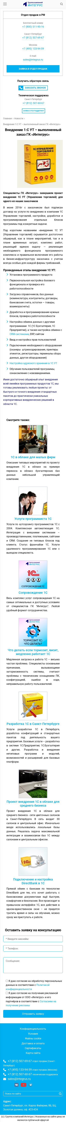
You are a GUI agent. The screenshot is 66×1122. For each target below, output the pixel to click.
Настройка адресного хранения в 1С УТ (33, 363)
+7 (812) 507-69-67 (20, 1061)
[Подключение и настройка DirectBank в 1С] (33, 862)
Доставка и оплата (33, 1043)
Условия (33, 1033)
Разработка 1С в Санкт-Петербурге (33, 724)
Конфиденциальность (33, 1028)
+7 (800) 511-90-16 (33, 26)
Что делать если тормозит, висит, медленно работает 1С (33, 652)
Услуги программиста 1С (33, 519)
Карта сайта (33, 1052)
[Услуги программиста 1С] (33, 502)
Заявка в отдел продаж (33, 69)
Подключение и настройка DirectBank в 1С (33, 881)
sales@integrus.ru (33, 59)
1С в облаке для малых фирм (33, 457)
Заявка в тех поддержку (33, 111)
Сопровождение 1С (33, 593)
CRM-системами (19, 334)
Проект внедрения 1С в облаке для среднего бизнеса (33, 803)
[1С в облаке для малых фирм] (33, 440)
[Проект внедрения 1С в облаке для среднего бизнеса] (33, 784)
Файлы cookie (33, 1038)
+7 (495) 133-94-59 (20, 1069)
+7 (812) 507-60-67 (33, 103)
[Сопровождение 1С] (33, 575)
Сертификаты (33, 1048)
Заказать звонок (35, 87)
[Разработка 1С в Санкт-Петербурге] (33, 707)
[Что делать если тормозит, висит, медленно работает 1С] (33, 633)
